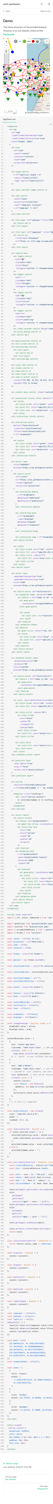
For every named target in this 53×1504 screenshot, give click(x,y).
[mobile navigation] (49, 4)
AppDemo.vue (9, 119)
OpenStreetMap (33, 112)
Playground (8, 34)
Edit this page (12, 1463)
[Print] (37, 41)
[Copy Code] (48, 126)
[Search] (42, 4)
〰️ (29, 41)
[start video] (33, 41)
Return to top (45, 11)
